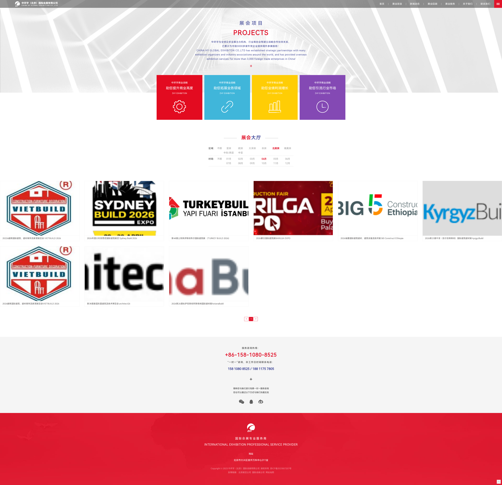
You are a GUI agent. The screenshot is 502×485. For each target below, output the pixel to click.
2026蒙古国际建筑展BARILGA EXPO (273, 238)
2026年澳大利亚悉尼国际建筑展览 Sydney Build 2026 (112, 238)
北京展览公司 (244, 472)
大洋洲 (252, 148)
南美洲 (287, 148)
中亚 (240, 152)
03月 (252, 159)
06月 (287, 159)
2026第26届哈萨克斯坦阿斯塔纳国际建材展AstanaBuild (198, 304)
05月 (275, 159)
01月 (228, 159)
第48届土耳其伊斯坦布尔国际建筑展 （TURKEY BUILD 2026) (200, 238)
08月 (240, 163)
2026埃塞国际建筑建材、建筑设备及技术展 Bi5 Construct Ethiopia (372, 238)
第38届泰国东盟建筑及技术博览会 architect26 (108, 304)
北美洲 (275, 148)
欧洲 (240, 148)
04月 (264, 159)
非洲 (264, 148)
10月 (264, 163)
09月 (252, 163)
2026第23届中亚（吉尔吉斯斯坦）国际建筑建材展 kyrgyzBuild (454, 238)
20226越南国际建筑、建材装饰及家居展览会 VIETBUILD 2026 (31, 238)
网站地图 (270, 472)
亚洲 (228, 148)
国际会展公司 (258, 472)
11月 (275, 163)
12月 (287, 163)
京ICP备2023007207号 (280, 468)
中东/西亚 (229, 152)
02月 (240, 159)
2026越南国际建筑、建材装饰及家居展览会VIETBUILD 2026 (30, 304)
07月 (228, 163)
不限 (219, 148)
